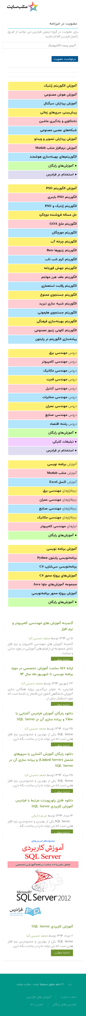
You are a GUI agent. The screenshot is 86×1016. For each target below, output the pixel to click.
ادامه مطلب (61, 660)
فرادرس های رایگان (64, 1004)
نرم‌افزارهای (60, 491)
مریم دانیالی (39, 816)
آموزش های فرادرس (38, 997)
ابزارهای (58, 526)
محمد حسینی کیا (39, 638)
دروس (63, 353)
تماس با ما (36, 1004)
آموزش (62, 464)
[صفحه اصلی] (23, 6)
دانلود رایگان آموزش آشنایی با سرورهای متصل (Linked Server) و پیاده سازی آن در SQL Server (41, 760)
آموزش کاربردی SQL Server (52, 926)
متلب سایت (68, 997)
